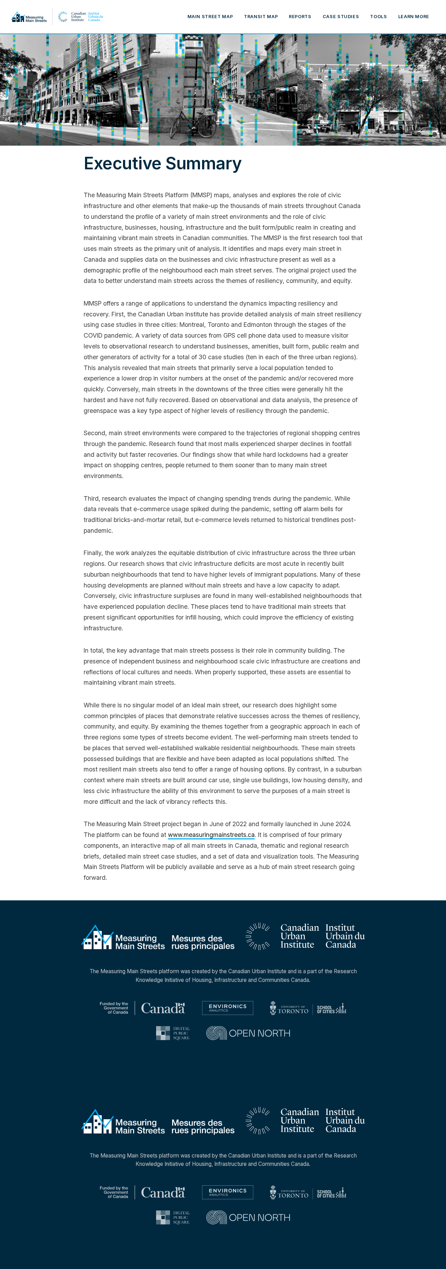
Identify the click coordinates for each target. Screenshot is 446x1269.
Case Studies (341, 16)
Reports (300, 16)
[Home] (48, 16)
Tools (378, 16)
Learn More (413, 16)
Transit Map (261, 16)
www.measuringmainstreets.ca (211, 834)
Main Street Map (210, 16)
